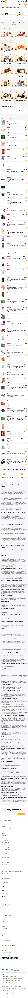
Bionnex (7, 574)
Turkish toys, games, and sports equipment (13, 692)
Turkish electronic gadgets (16, 622)
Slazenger (25, 385)
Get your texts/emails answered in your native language (13, 947)
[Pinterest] (13, 993)
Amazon (25, 185)
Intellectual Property (6, 831)
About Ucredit (5, 873)
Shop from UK (14, 976)
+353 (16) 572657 (7, 952)
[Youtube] (8, 993)
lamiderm (25, 156)
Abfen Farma (24, 208)
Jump (24, 564)
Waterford (4, 928)
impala (25, 243)
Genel (26, 192)
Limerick (3, 924)
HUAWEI (25, 250)
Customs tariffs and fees (8, 838)
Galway (3, 926)
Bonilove (25, 277)
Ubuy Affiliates (5, 876)
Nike (26, 451)
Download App (5, 857)
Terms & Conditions (7, 988)
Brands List (4, 860)
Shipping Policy (5, 840)
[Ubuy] (5, 1)
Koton (2, 565)
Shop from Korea (6, 980)
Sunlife (25, 236)
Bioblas (2, 586)
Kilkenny (3, 933)
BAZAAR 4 (25, 378)
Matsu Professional (24, 269)
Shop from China (16, 980)
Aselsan (8, 111)
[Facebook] (3, 993)
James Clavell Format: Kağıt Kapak (24, 263)
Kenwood (25, 256)
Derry (3, 931)
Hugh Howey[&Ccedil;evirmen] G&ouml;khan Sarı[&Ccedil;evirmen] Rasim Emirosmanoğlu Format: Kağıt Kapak (24, 149)
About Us (4, 824)
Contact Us (4, 826)
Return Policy (5, 864)
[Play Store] (14, 958)
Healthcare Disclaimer (7, 849)
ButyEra (25, 364)
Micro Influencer (5, 842)
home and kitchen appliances (15, 649)
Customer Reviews (6, 862)
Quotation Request (6, 828)
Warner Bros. (24, 314)
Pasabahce (3, 731)
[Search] (25, 5)
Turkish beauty (4, 573)
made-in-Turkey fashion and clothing (11, 557)
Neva (26, 321)
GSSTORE (25, 307)
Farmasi (22, 574)
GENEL (25, 200)
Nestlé (11, 687)
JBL (26, 459)
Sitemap (4, 833)
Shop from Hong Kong (17, 978)
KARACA (25, 222)
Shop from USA (6, 976)
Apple (26, 121)
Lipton (10, 676)
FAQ (3, 869)
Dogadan (20, 675)
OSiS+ (26, 400)
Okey (26, 135)
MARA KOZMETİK (24, 292)
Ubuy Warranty (5, 847)
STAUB (25, 408)
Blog (3, 866)
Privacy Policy (16, 988)
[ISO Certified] (14, 970)
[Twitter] (11, 993)
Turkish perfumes (15, 591)
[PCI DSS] (5, 970)
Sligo (3, 935)
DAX (26, 127)
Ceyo (26, 177)
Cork (3, 921)
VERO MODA (24, 424)
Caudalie (25, 163)
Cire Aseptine (24, 372)
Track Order (4, 835)
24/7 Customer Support (10, 945)
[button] (17, 1)
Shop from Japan (6, 978)
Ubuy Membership (6, 844)
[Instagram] (5, 993)
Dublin (3, 919)
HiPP (26, 230)
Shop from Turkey (6, 982)
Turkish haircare (18, 581)
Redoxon (25, 350)
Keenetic (25, 335)
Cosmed (18, 574)
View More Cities (6, 937)
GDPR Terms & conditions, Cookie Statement (12, 871)
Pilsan (20, 111)
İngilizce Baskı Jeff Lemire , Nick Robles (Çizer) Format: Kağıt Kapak (24, 431)
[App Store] (5, 958)
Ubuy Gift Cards (5, 878)
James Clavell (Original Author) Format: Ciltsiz (24, 438)
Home (3, 7)
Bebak (2, 576)
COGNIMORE (24, 214)
